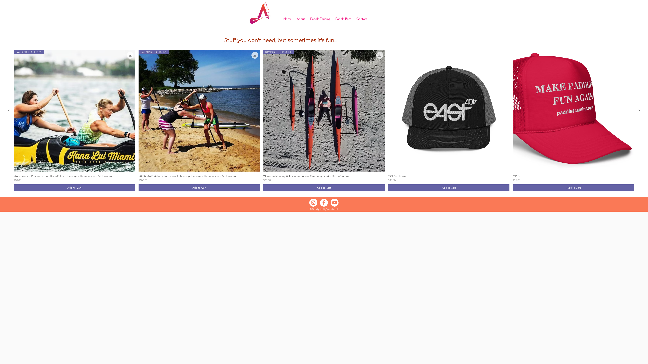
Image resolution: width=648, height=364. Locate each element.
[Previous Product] (9, 111)
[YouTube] (335, 203)
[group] (324, 120)
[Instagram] (313, 203)
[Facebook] (324, 203)
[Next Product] (639, 111)
